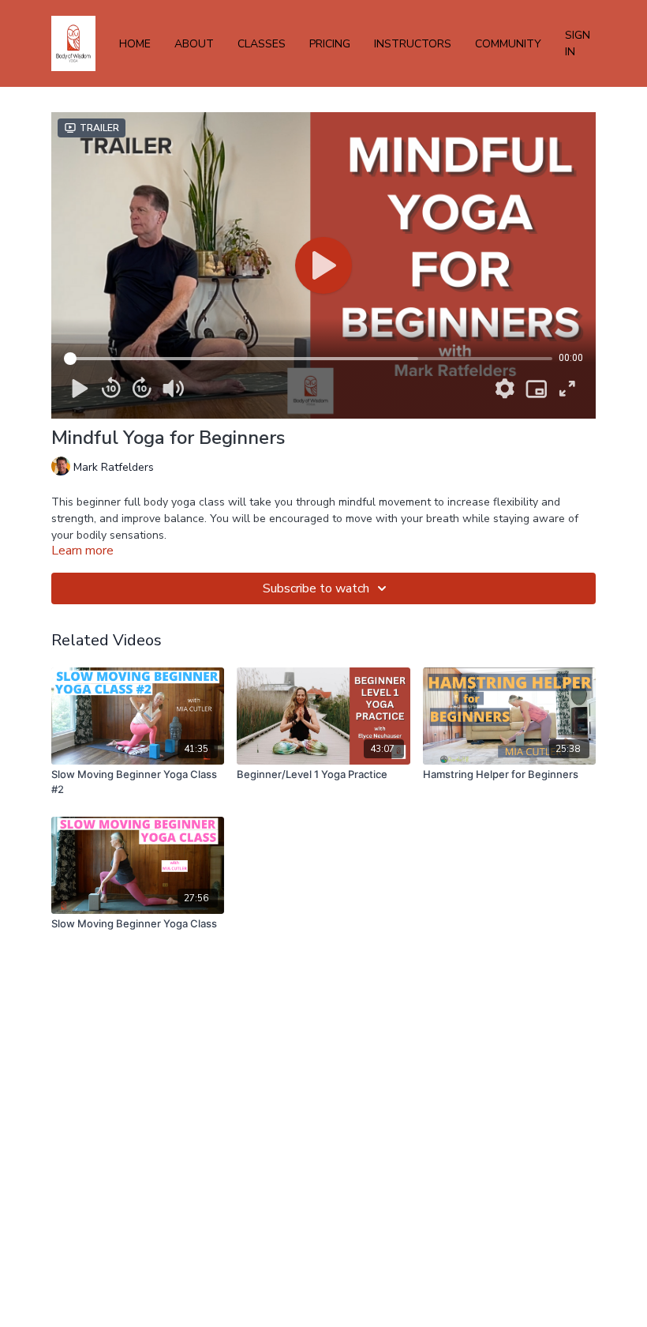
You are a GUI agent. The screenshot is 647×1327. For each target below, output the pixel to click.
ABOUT (194, 43)
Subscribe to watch (316, 588)
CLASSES (261, 43)
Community (508, 43)
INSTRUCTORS (412, 43)
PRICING (329, 43)
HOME (135, 43)
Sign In (577, 43)
